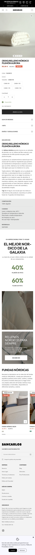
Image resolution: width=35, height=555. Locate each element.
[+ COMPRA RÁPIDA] (25, 421)
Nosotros (4, 468)
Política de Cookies (7, 478)
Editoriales (22, 471)
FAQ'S (3, 490)
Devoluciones (5, 493)
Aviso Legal (5, 471)
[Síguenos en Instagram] (3, 530)
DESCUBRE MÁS (16, 358)
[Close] (33, 537)
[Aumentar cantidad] (12, 97)
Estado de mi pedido (7, 499)
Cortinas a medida (7, 496)
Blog (20, 468)
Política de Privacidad (7, 481)
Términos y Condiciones (8, 474)
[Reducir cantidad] (4, 97)
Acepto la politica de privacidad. (12, 459)
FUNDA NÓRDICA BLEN (9, 426)
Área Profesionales (24, 474)
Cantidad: (5, 93)
